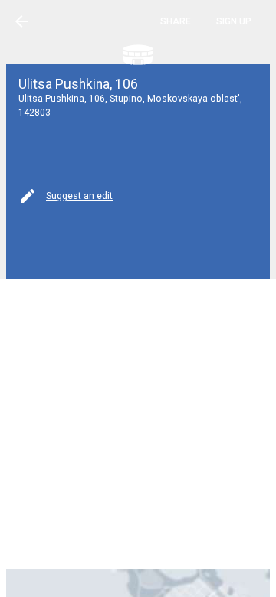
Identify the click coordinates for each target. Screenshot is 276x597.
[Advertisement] (138, 422)
